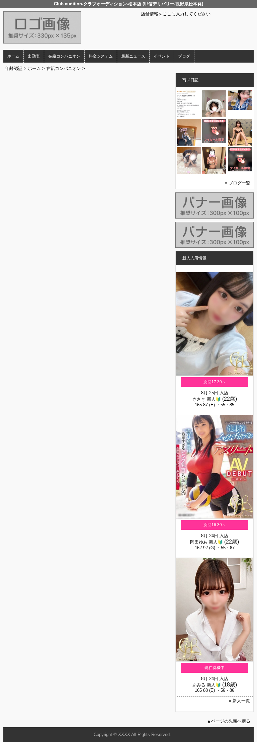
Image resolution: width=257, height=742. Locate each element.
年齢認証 (13, 68)
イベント (162, 56)
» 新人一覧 (239, 700)
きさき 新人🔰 (206, 399)
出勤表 (34, 56)
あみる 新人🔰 (206, 684)
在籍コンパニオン (64, 56)
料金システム (101, 56)
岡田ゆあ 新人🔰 (206, 542)
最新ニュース (133, 56)
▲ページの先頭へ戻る (228, 721)
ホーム (13, 56)
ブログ (184, 56)
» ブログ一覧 (237, 182)
